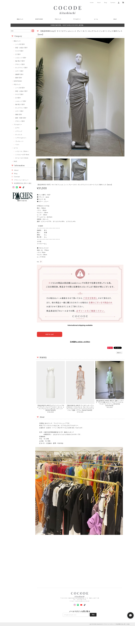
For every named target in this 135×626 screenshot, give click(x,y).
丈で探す (18, 54)
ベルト (17, 144)
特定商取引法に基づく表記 (22, 183)
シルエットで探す (20, 57)
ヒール (96, 19)
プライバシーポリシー (21, 180)
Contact (113, 2)
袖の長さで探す (20, 61)
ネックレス (18, 134)
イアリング (18, 131)
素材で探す (18, 77)
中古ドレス (58, 19)
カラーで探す (19, 71)
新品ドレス (20, 19)
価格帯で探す (19, 74)
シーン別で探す (20, 44)
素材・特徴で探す (20, 118)
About (99, 2)
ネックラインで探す (21, 67)
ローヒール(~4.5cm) (21, 158)
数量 (38, 261)
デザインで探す (20, 64)
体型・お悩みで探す (21, 47)
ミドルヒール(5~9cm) (22, 154)
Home (92, 2)
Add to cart (49, 334)
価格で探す (18, 114)
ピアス (17, 128)
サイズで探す (19, 51)
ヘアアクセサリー (20, 138)
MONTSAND (39, 19)
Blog (105, 2)
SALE (115, 19)
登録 (93, 614)
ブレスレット (19, 141)
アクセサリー (77, 19)
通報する (119, 352)
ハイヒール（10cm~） (22, 151)
